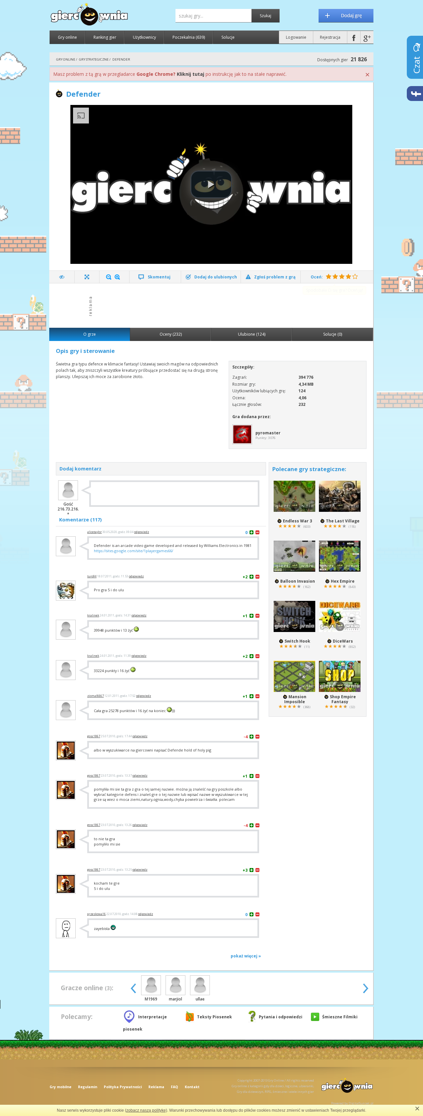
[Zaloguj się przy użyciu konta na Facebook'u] (353, 37)
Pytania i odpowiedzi (280, 1017)
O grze (89, 334)
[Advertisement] (213, 305)
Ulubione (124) (251, 334)
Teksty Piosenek (214, 1017)
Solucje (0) (332, 334)
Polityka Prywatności (123, 1087)
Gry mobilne (60, 1087)
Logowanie (296, 37)
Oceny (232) (171, 334)
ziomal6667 (95, 696)
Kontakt (192, 1087)
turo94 (91, 576)
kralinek (93, 615)
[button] (211, 184)
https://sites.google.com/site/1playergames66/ (133, 550)
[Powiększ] (117, 277)
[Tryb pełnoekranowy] (87, 277)
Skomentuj (159, 277)
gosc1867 (93, 736)
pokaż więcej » (246, 956)
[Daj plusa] (251, 532)
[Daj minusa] (257, 532)
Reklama (156, 1087)
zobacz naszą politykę (146, 1110)
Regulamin (87, 1087)
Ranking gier (105, 37)
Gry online (67, 37)
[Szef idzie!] (62, 277)
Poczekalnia (189, 37)
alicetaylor (94, 532)
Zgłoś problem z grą (274, 277)
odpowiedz (141, 532)
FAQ (174, 1087)
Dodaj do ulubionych (215, 277)
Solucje (228, 37)
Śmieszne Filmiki (340, 1017)
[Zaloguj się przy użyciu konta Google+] (367, 37)
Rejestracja (330, 37)
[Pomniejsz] (108, 277)
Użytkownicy (144, 37)
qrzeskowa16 (96, 914)
